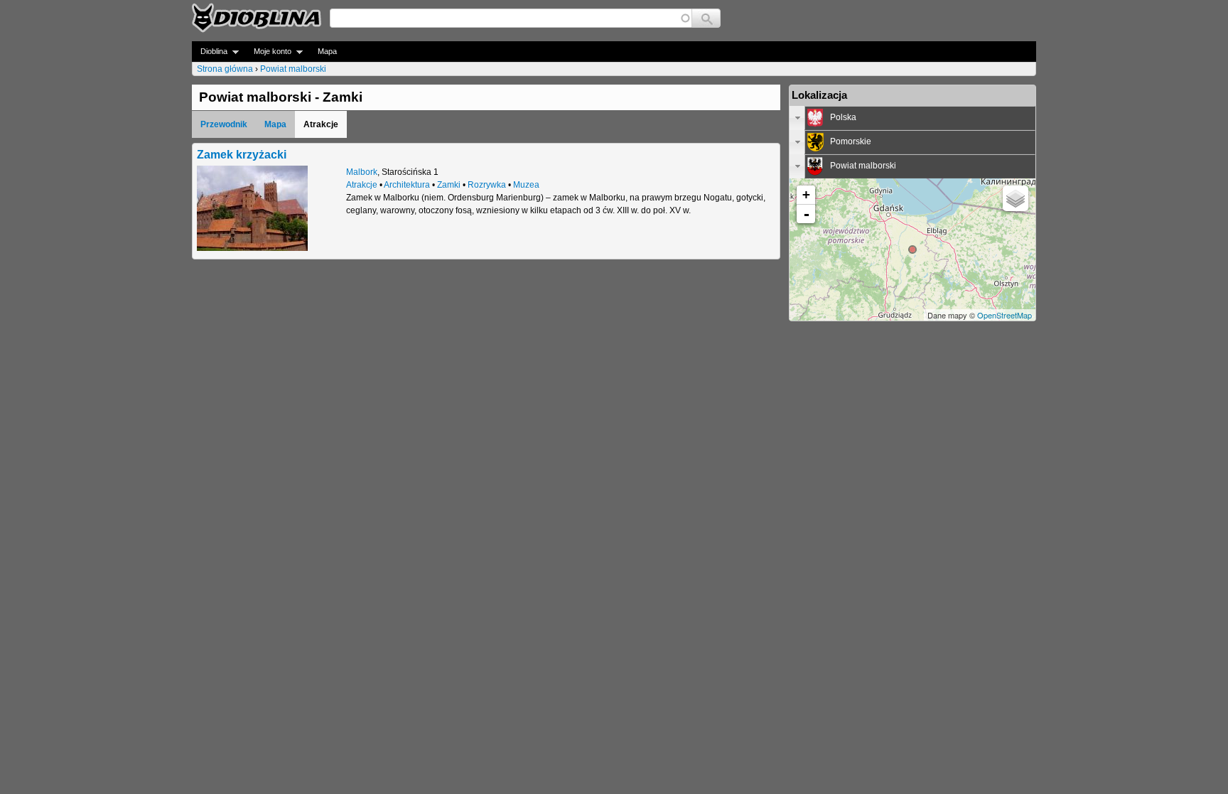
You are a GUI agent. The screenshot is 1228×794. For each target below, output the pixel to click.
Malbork (361, 172)
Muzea (526, 185)
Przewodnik (223, 124)
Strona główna (225, 69)
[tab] (912, 118)
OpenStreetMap (1004, 315)
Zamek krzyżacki (241, 154)
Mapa (327, 51)
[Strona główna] (256, 18)
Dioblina (209, 51)
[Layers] (1015, 198)
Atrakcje (361, 185)
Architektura (407, 185)
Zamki (448, 185)
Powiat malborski (293, 69)
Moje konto (268, 51)
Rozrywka (487, 185)
